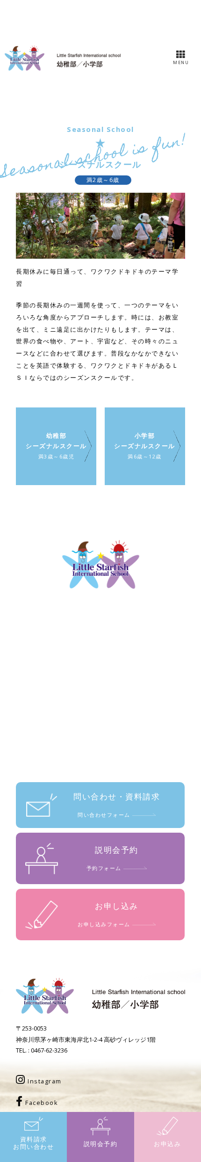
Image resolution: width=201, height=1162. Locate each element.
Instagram (44, 1081)
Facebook (40, 1102)
